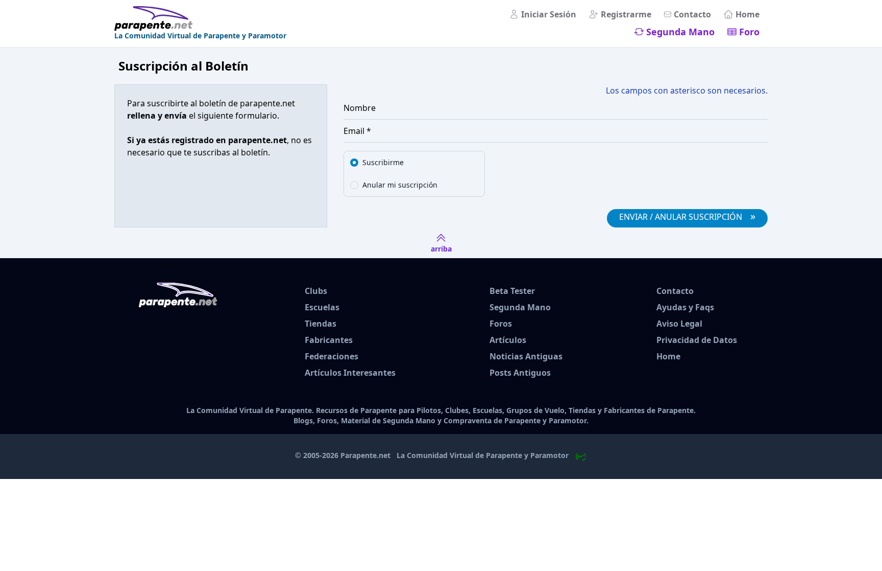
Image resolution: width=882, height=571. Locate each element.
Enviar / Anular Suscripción (687, 216)
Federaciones (331, 356)
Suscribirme (383, 162)
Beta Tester (512, 290)
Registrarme (626, 14)
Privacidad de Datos (696, 340)
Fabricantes (329, 340)
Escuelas (322, 307)
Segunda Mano (680, 32)
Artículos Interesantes (350, 372)
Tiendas (320, 323)
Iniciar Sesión (548, 14)
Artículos (507, 340)
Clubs (316, 290)
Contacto (692, 14)
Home (748, 14)
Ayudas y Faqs (685, 307)
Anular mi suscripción (399, 185)
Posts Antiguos (520, 372)
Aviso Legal (679, 323)
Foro (749, 32)
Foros (500, 323)
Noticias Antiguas (525, 356)
